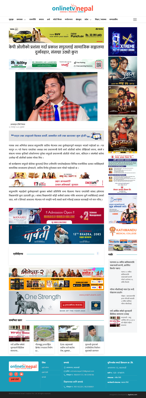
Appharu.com (132, 395)
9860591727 (78, 375)
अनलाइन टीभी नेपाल (17, 124)
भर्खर (110, 254)
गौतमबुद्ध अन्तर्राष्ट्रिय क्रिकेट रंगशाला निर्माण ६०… (43, 348)
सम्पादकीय (113, 19)
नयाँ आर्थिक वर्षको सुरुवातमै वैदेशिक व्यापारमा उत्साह (121, 312)
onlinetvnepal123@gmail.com (82, 371)
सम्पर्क (44, 377)
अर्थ (48, 19)
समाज (41, 19)
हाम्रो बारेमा (45, 368)
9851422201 (78, 387)
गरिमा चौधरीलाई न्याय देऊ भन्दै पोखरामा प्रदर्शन (122, 291)
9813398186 (89, 375)
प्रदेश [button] (86, 19)
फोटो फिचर (57, 19)
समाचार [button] (20, 19)
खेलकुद (78, 19)
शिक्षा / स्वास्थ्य (100, 19)
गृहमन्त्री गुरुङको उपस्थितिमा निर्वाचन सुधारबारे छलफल (92, 348)
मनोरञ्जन (69, 19)
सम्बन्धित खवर (15, 320)
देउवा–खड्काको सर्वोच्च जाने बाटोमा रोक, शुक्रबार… (67, 348)
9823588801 (89, 387)
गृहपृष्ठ (11, 19)
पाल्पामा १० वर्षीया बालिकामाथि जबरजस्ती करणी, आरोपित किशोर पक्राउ (122, 265)
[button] (135, 20)
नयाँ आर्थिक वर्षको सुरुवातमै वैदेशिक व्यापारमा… (17, 348)
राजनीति (32, 19)
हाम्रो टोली (15, 379)
